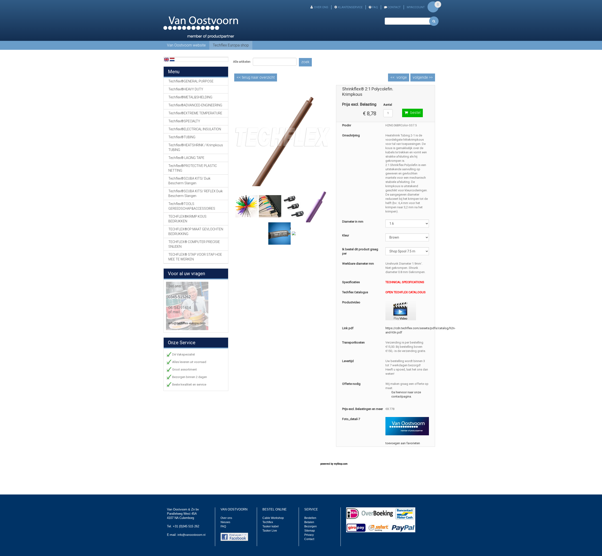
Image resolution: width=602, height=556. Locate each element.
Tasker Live (269, 530)
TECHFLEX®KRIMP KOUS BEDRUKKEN (187, 219)
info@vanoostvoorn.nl (192, 535)
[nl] (172, 59)
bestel (415, 112)
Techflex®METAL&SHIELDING (190, 97)
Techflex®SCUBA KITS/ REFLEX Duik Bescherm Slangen (195, 193)
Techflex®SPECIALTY (184, 121)
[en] (166, 59)
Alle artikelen (241, 61)
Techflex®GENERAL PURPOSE (191, 81)
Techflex (267, 522)
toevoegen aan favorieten (402, 443)
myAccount (416, 7)
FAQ (375, 7)
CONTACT (394, 7)
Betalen (309, 522)
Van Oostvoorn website (186, 45)
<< (256, 77)
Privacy (309, 535)
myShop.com (341, 463)
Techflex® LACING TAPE (186, 158)
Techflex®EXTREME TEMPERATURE (195, 113)
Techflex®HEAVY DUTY (185, 89)
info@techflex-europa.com (187, 323)
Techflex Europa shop (231, 45)
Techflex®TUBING (181, 137)
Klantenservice (350, 7)
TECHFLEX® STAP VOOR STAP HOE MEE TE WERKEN (195, 257)
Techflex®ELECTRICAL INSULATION (194, 129)
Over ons (321, 7)
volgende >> (423, 77)
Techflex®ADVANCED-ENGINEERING (195, 105)
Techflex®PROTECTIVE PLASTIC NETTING (192, 168)
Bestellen (310, 518)
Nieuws (225, 522)
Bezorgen (310, 526)
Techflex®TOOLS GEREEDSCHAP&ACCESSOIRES (191, 206)
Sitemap (309, 530)
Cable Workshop (273, 518)
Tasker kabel (270, 526)
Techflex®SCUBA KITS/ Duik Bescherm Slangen (189, 181)
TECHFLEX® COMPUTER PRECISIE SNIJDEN (194, 244)
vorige (401, 77)
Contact (309, 539)
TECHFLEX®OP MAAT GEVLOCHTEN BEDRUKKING (195, 231)
